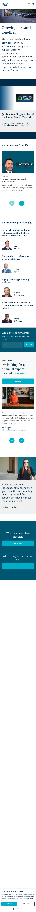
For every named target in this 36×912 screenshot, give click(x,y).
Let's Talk (18, 543)
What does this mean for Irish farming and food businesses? (16, 124)
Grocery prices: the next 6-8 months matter (15, 180)
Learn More (23, 566)
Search (18, 381)
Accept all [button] (9, 904)
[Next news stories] (21, 203)
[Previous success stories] (11, 440)
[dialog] (18, 900)
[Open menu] (29, 4)
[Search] (33, 4)
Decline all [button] (26, 904)
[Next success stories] (21, 440)
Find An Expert (7, 360)
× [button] (34, 890)
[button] (18, 909)
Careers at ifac (11, 507)
